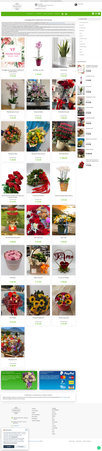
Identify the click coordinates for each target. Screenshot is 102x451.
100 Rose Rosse (64, 154)
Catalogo (30, 13)
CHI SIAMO (38, 13)
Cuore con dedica (64, 277)
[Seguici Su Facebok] (92, 13)
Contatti (33, 412)
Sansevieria (63, 70)
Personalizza (21, 446)
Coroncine (82, 44)
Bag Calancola (38, 277)
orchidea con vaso (38, 70)
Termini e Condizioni (87, 441)
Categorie (83, 19)
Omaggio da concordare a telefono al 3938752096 (13, 70)
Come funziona (35, 410)
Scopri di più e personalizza (10, 442)
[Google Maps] (98, 13)
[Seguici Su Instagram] (95, 13)
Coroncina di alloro (38, 195)
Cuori (80, 41)
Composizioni (82, 46)
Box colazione (38, 237)
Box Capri (64, 237)
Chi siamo (34, 408)
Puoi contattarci (64, 397)
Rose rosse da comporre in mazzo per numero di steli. (13, 196)
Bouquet (81, 30)
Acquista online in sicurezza (47, 372)
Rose (80, 33)
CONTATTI (57, 13)
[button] (62, 14)
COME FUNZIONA (48, 13)
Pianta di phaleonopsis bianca (64, 195)
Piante (81, 36)
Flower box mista (64, 318)
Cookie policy (34, 418)
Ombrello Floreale (63, 112)
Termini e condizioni (36, 420)
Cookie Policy (78, 441)
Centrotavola (83, 38)
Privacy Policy (72, 441)
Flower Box (82, 27)
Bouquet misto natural (38, 154)
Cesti (80, 49)
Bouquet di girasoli (38, 318)
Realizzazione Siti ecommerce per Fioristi (30, 441)
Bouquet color (13, 359)
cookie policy (14, 436)
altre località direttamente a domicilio (56, 22)
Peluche (81, 25)
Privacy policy (34, 416)
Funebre (81, 54)
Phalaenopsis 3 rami (13, 112)
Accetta (9, 446)
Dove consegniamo (36, 414)
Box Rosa (13, 277)
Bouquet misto (12, 154)
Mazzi (80, 52)
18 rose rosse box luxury (12, 237)
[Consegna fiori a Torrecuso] (17, 6)
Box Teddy (13, 318)
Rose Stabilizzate (83, 22)
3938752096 (80, 4)
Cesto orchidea (38, 112)
